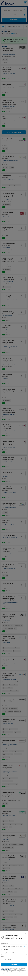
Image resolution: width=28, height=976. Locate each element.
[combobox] (12, 946)
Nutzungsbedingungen (6, 969)
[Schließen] (26, 933)
